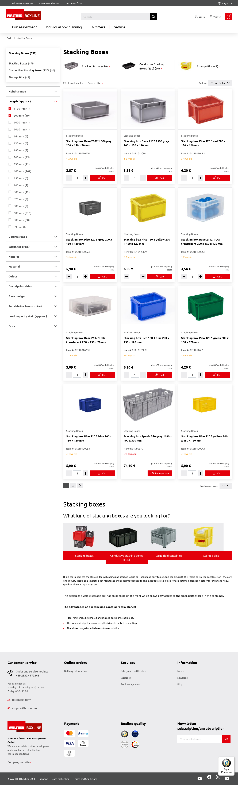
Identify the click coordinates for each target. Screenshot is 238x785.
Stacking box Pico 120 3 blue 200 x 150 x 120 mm (89, 438)
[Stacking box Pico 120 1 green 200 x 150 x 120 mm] (205, 306)
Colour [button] (13, 276)
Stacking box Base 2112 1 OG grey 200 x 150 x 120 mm (146, 143)
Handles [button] (14, 256)
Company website (18, 762)
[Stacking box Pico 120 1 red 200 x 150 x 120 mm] (205, 109)
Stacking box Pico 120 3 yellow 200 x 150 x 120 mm (204, 438)
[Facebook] (209, 778)
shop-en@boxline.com (25, 708)
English (225, 3)
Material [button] (14, 266)
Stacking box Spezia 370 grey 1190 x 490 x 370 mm (148, 438)
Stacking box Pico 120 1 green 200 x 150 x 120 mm (205, 340)
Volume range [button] (18, 236)
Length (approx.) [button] (20, 101)
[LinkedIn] (227, 778)
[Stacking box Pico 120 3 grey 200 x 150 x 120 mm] (90, 208)
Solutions (182, 677)
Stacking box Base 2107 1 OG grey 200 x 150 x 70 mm (89, 143)
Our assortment (24, 27)
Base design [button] (17, 296)
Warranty (126, 677)
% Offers (98, 27)
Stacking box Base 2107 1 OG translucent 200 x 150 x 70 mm (86, 340)
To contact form (74, 3)
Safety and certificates (133, 670)
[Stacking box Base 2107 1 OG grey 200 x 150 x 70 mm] (90, 109)
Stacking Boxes (21, 63)
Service (119, 27)
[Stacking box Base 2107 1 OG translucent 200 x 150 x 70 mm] (90, 306)
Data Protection (61, 778)
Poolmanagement (130, 684)
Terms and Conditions (85, 778)
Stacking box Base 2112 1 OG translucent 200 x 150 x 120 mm (202, 241)
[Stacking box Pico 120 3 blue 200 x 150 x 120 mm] (90, 404)
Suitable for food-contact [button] (26, 306)
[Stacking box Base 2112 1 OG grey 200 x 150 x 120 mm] (148, 109)
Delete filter (94, 82)
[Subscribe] (226, 739)
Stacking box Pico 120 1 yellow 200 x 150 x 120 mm (147, 241)
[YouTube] (199, 778)
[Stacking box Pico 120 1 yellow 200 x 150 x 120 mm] (148, 208)
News (180, 670)
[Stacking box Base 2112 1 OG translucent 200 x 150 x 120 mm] (205, 208)
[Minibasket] (228, 16)
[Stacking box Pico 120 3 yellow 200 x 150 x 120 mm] (205, 404)
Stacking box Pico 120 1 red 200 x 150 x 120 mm (203, 143)
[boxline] (34, 14)
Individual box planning (64, 27)
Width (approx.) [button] (19, 246)
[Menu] (232, 759)
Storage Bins (19, 77)
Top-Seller (220, 82)
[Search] (153, 16)
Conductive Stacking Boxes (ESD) (32, 70)
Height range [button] (17, 91)
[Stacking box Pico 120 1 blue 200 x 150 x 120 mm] (148, 306)
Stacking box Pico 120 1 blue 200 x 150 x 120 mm (146, 340)
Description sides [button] (20, 286)
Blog (179, 684)
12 (224, 485)
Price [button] (12, 326)
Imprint (44, 778)
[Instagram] (217, 778)
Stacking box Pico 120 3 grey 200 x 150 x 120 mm (89, 241)
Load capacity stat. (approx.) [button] (28, 316)
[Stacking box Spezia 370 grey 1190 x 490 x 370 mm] (148, 404)
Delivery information (75, 670)
